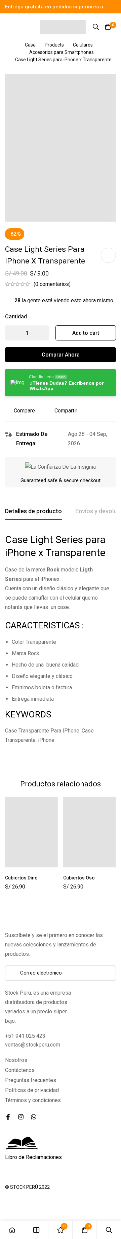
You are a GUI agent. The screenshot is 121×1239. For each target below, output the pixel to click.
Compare (24, 410)
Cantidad (16, 316)
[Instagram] (21, 1117)
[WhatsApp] (34, 1117)
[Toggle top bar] (114, 6)
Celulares (83, 45)
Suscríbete (108, 973)
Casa (30, 45)
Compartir (65, 410)
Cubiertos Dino (21, 877)
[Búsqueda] (96, 26)
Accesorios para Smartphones (61, 52)
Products (54, 45)
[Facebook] (8, 1117)
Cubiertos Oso (79, 877)
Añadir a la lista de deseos (108, 255)
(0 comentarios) (52, 284)
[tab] (33, 511)
